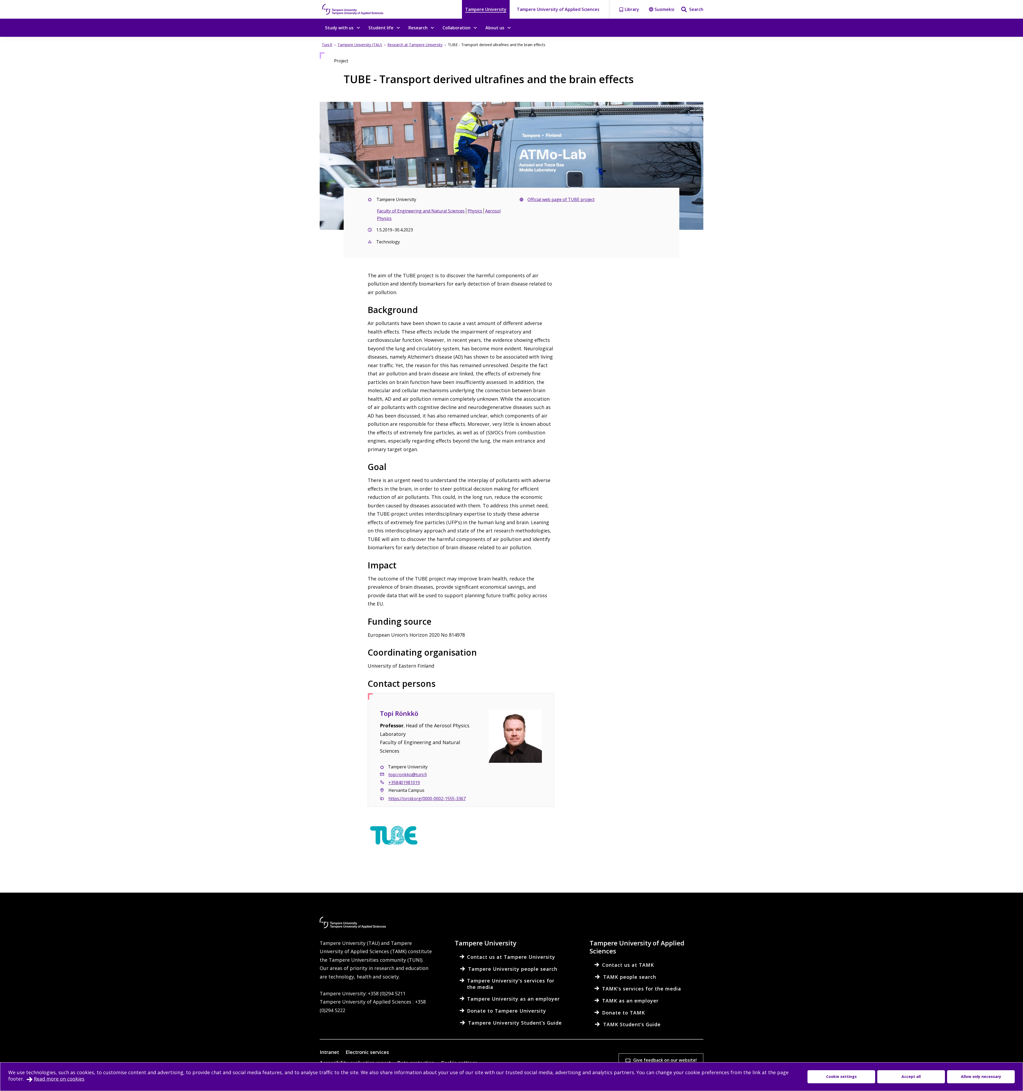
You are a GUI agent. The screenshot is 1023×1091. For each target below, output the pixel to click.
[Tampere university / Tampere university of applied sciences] (353, 9)
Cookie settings (841, 1076)
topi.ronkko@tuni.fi (407, 774)
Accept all (911, 1076)
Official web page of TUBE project (561, 199)
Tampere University (485, 9)
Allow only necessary (981, 1076)
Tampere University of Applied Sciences (558, 9)
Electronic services (367, 1052)
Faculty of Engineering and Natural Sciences (421, 211)
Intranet (329, 1052)
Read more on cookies (59, 1079)
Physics (475, 211)
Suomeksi (664, 9)
